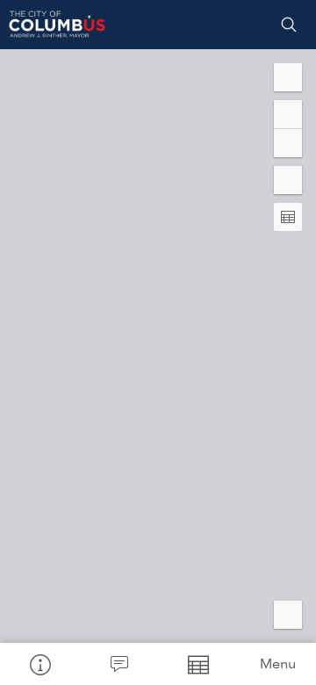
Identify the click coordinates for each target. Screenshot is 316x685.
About (39, 664)
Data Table (197, 664)
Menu (278, 663)
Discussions (118, 664)
